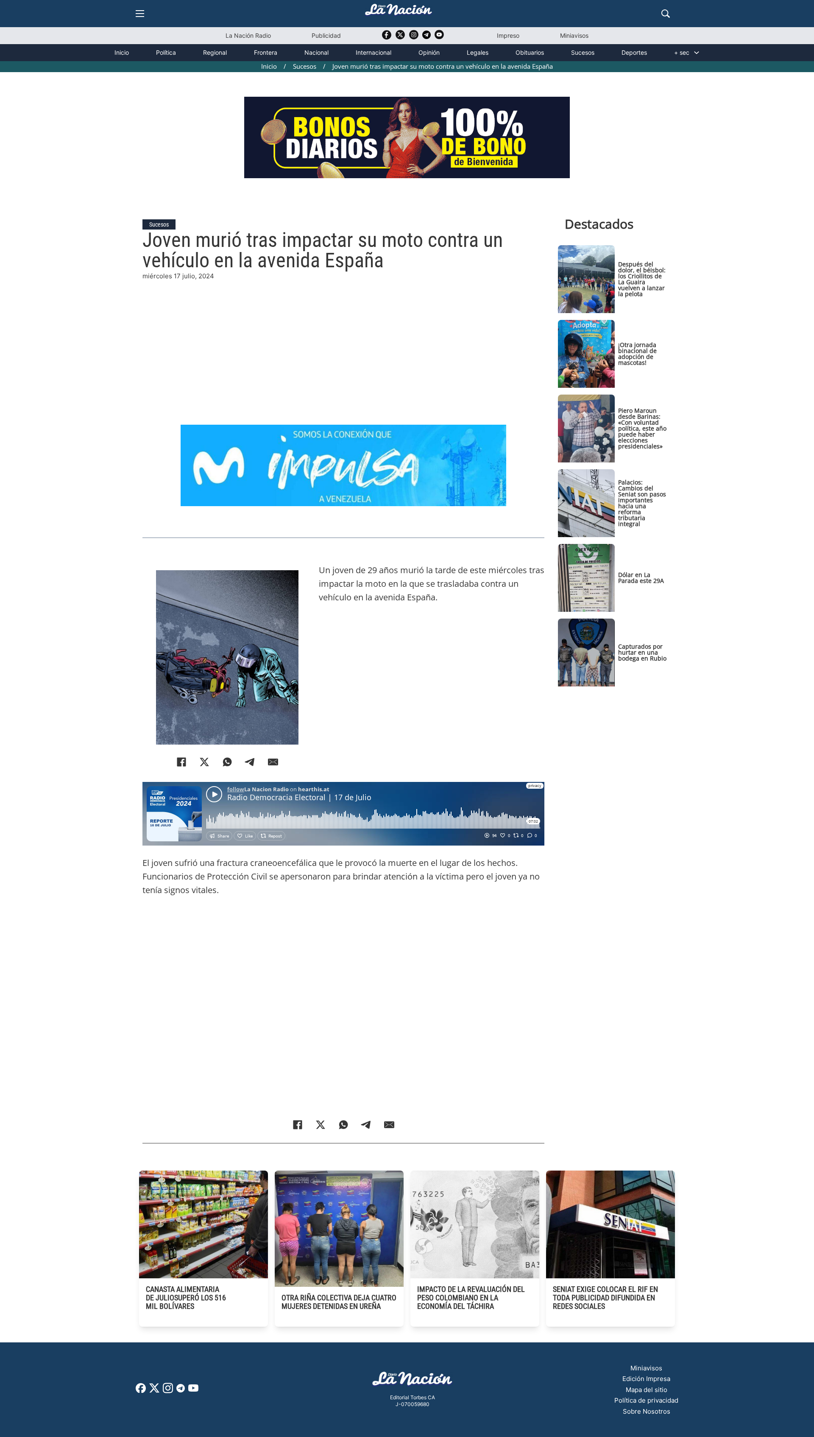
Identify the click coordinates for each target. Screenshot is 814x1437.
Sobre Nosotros (646, 1411)
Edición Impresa (646, 1379)
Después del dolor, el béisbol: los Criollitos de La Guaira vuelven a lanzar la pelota (642, 279)
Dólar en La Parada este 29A (641, 578)
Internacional (373, 52)
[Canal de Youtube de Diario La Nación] (439, 37)
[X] (204, 762)
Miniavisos (574, 35)
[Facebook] (181, 762)
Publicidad (326, 35)
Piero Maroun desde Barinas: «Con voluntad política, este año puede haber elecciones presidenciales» (642, 428)
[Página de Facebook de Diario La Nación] (141, 1391)
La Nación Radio (248, 35)
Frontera (265, 52)
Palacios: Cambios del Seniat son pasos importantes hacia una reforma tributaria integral (642, 503)
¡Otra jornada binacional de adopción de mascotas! (637, 354)
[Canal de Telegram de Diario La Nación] (426, 37)
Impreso (508, 35)
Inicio (121, 52)
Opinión (429, 52)
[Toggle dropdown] (697, 53)
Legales (477, 52)
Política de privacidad (646, 1400)
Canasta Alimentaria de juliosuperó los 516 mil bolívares (186, 1298)
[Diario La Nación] (398, 12)
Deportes (634, 52)
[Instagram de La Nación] (414, 37)
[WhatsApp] (227, 762)
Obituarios (530, 52)
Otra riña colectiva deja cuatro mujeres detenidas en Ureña (339, 1302)
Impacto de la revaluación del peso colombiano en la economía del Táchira (471, 1298)
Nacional (316, 52)
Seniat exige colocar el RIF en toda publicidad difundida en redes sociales (605, 1298)
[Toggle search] (665, 13)
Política (166, 52)
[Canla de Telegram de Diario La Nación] (180, 1391)
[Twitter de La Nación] (400, 37)
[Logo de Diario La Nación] (412, 1381)
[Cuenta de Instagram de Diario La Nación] (168, 1391)
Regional (215, 52)
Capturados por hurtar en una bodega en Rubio (642, 652)
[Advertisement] (343, 340)
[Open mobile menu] (140, 13)
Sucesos (582, 52)
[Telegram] (250, 762)
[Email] (273, 762)
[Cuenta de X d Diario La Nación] (154, 1391)
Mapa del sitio (646, 1390)
